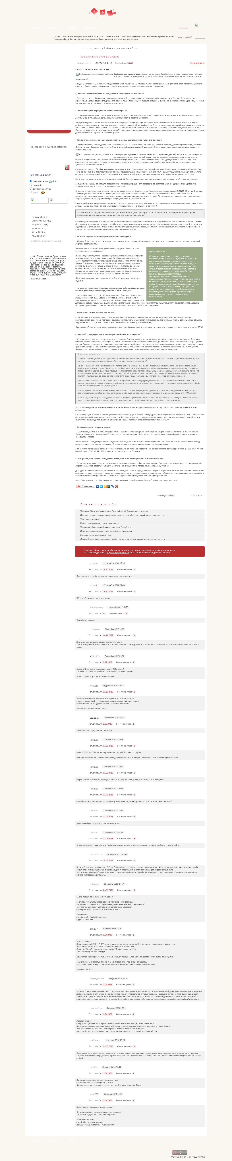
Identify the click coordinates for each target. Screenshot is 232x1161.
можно (58, 262)
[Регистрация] (191, 12)
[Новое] (46, 38)
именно (47, 258)
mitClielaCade (96, 854)
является (56, 275)
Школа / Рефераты (43, 113)
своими (52, 271)
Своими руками (41, 109)
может (47, 263)
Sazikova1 (94, 740)
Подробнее (84, 496)
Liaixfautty (94, 884)
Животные (38, 85)
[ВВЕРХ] (197, 1141)
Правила (72, 28)
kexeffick (93, 1067)
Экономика (38, 76)
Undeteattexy (96, 1008)
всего (32, 258)
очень (41, 267)
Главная (94, 11)
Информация (39, 104)
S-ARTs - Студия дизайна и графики (84, 1155)
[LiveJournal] (113, 486)
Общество (38, 71)
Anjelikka (94, 686)
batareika (94, 563)
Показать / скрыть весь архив (45, 241)
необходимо (36, 265)
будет (56, 256)
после (48, 267)
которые (40, 260)
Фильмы (37, 123)
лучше (33, 263)
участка (33, 275)
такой (54, 273)
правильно (35, 269)
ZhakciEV (94, 929)
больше (48, 256)
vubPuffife (94, 1094)
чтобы (41, 274)
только (62, 272)
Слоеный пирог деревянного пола (95, 535)
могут (40, 263)
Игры (35, 118)
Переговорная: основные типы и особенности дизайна (106, 531)
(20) (131, 63)
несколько (49, 265)
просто (61, 269)
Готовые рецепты (42, 99)
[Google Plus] (117, 486)
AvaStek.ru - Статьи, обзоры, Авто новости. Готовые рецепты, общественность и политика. (53, 12)
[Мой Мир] (109, 486)
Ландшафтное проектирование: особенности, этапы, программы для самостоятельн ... (122, 539)
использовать (59, 258)
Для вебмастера (41, 62)
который (50, 260)
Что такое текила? (90, 519)
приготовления (49, 269)
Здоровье (37, 90)
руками (43, 271)
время (63, 256)
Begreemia (95, 718)
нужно (59, 264)
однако (33, 267)
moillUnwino (95, 1040)
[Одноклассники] (105, 486)
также (47, 272)
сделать (61, 271)
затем (39, 258)
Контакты (110, 13)
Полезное (37, 80)
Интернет (38, 95)
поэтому (57, 267)
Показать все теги (38, 279)
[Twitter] (101, 486)
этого (48, 274)
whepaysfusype (96, 607)
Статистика (90, 28)
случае (33, 273)
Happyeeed (95, 629)
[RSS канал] (32, 38)
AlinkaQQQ (95, 656)
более (40, 256)
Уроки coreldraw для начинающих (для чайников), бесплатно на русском (114, 511)
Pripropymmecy (96, 979)
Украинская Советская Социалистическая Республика (105, 527)
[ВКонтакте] (98, 486)
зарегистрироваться (118, 553)
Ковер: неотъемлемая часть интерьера (99, 523)
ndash (33, 256)
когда (32, 260)
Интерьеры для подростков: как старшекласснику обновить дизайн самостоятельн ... (122, 515)
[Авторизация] (170, 12)
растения (34, 271)
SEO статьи (39, 66)
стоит (40, 273)
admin (88, 63)
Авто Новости (40, 57)
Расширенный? (185, 37)
